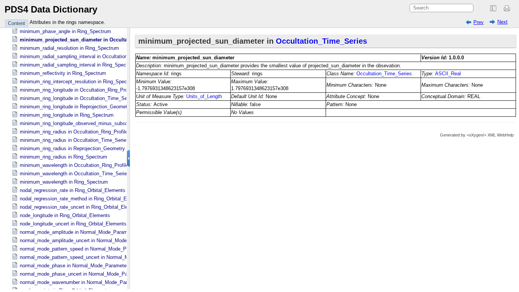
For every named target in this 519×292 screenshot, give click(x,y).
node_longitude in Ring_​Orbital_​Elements (65, 215)
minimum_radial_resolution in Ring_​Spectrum (69, 48)
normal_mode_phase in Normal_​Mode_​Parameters (75, 265)
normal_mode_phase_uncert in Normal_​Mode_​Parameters (83, 274)
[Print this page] (508, 8)
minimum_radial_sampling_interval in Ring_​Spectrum (78, 65)
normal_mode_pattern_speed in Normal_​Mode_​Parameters (84, 249)
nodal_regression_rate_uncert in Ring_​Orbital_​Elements (81, 207)
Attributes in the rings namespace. (67, 22)
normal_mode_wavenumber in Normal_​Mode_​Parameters (82, 282)
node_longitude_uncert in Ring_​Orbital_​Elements (73, 224)
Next (502, 22)
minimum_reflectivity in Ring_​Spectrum (63, 73)
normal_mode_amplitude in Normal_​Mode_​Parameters (79, 232)
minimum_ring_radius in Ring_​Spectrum (63, 157)
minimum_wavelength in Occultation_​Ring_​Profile (74, 165)
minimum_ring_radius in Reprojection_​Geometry (72, 148)
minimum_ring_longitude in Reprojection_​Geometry (75, 107)
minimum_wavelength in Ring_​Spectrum (64, 182)
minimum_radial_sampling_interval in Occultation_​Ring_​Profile (88, 56)
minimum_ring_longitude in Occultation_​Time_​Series (77, 98)
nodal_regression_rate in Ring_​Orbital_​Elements (72, 190)
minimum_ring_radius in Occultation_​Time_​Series (74, 140)
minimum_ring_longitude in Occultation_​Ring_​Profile (77, 90)
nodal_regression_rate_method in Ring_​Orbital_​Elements (82, 199)
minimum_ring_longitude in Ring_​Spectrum (67, 115)
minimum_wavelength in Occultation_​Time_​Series (75, 173)
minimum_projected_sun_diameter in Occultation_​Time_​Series (94, 40)
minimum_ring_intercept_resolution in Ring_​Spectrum (78, 81)
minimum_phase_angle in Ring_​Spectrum (65, 31)
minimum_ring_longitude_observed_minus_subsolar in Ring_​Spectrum (97, 123)
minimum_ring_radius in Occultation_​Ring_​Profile (74, 132)
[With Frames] (493, 8)
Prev (478, 22)
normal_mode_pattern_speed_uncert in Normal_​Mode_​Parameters (92, 257)
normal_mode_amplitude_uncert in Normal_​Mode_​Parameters (87, 240)
